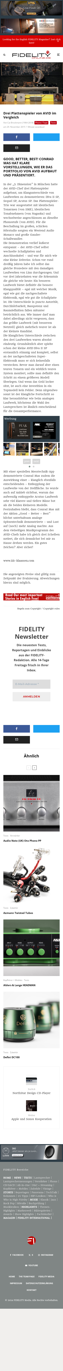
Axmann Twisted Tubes (18, 912)
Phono (53, 1181)
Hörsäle (21, 1203)
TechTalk (51, 1192)
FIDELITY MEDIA (46, 1276)
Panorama (38, 1192)
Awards (7, 1214)
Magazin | (10, 1218)
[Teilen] (16, 137)
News (17, 1177)
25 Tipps (23, 1196)
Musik (34, 1199)
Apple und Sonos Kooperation (31, 1117)
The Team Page (27, 1276)
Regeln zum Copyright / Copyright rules (38, 608)
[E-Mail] (16, 148)
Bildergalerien (42, 1210)
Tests (53, 122)
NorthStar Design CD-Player (32, 1091)
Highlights (29, 1207)
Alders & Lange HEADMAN (19, 985)
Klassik (44, 1199)
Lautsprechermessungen (17, 1181)
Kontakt (31, 1290)
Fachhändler (44, 1214)
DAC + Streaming (42, 1185)
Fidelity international (34, 1218)
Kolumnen (9, 1196)
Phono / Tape (41, 122)
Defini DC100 (11, 1057)
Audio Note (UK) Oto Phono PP (22, 840)
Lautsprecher (42, 1177)
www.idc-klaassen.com (18, 560)
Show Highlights (24, 1214)
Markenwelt (24, 1210)
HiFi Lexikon (38, 1196)
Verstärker (15, 835)
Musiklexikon (11, 1207)
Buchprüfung (36, 1203)
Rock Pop (9, 1203)
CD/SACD (9, 1185)
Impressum (16, 1283)
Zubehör (14, 907)
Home (7, 1177)
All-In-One (23, 1185)
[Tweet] (46, 137)
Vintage (47, 1188)
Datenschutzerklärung (39, 1283)
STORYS (8, 1192)
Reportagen (22, 1192)
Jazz (53, 1199)
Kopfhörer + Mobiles (12, 980)
